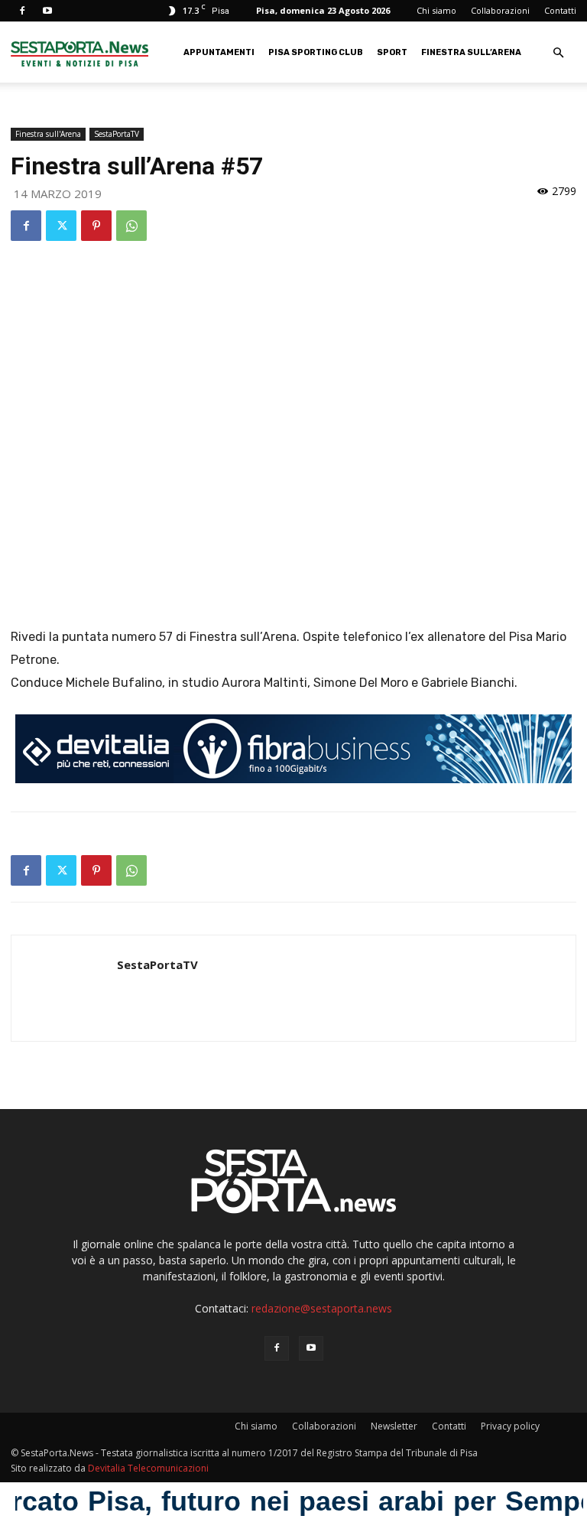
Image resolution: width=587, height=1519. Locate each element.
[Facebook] (22, 10)
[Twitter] (61, 225)
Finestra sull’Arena (471, 52)
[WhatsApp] (131, 225)
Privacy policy (510, 1426)
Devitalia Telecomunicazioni (148, 1468)
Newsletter (394, 1426)
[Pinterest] (96, 225)
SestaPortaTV (116, 133)
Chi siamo (436, 10)
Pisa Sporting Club (315, 52)
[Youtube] (47, 10)
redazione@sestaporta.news (321, 1308)
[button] (558, 53)
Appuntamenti (219, 52)
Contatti (560, 10)
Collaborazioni (500, 10)
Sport (392, 52)
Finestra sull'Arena (48, 133)
